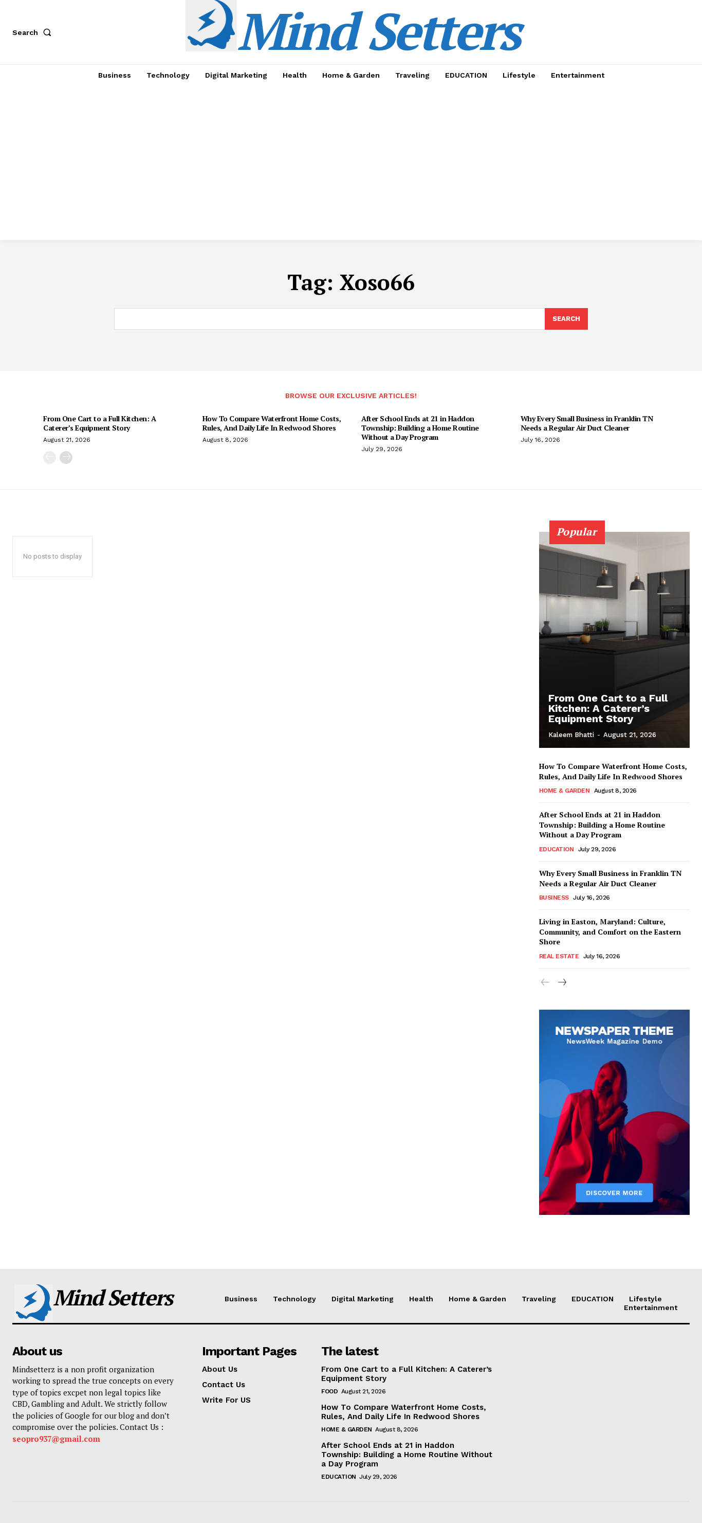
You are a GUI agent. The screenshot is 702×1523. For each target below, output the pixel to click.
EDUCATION (556, 849)
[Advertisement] (351, 163)
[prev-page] (49, 457)
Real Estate (559, 956)
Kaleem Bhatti (571, 735)
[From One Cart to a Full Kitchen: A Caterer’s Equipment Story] (614, 640)
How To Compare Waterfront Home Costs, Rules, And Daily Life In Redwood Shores (271, 423)
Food (329, 1391)
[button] (34, 32)
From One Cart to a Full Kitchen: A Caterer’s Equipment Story (99, 423)
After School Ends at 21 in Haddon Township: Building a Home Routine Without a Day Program (420, 428)
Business (554, 897)
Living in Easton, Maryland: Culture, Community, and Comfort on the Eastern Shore (610, 931)
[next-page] (66, 457)
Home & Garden (564, 790)
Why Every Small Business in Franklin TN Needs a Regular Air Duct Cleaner (587, 423)
